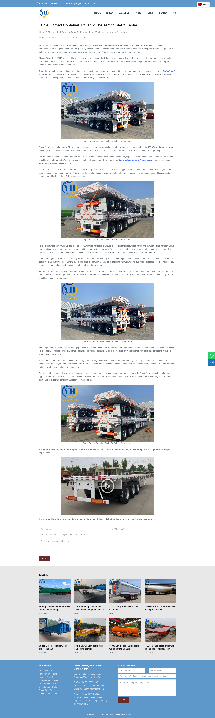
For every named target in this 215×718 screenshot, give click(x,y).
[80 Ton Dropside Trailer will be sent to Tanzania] (55, 630)
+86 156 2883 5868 (96, 686)
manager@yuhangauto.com (92, 689)
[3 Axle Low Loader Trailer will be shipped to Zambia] (90, 630)
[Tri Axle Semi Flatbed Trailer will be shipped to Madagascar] (160, 630)
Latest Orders (82, 38)
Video (138, 13)
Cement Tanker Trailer (49, 693)
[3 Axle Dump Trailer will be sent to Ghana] (125, 591)
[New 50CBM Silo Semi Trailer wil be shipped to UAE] (160, 591)
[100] (211, 355)
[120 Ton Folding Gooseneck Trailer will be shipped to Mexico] (90, 591)
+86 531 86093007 (89, 682)
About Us (124, 13)
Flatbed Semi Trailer (48, 674)
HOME (97, 13)
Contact (163, 13)
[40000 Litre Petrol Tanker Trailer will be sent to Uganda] (125, 630)
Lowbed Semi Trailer (48, 677)
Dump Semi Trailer (47, 690)
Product (109, 13)
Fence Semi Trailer (47, 684)
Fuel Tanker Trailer (47, 671)
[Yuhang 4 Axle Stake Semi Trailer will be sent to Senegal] (55, 591)
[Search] (174, 13)
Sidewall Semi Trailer (48, 680)
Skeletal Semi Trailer (48, 687)
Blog (150, 13)
